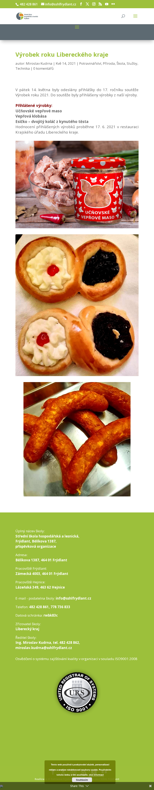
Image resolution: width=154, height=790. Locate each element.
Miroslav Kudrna (39, 63)
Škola (121, 63)
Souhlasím (82, 780)
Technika (22, 68)
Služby (132, 63)
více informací (96, 774)
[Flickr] (113, 4)
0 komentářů (43, 68)
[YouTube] (106, 4)
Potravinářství (90, 63)
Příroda (109, 63)
